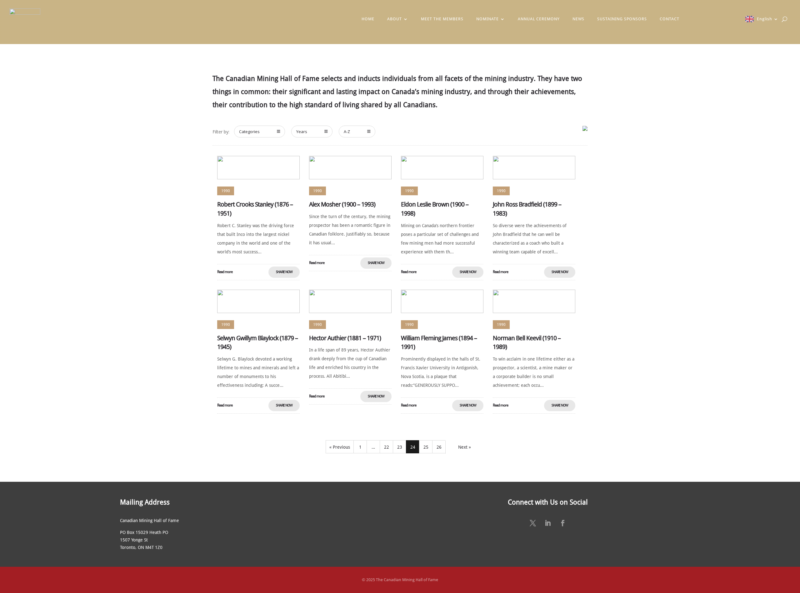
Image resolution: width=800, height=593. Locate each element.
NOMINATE (487, 19)
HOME (368, 19)
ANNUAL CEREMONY (539, 19)
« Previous (339, 447)
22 (386, 447)
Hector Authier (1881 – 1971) (345, 338)
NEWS (578, 19)
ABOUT (394, 19)
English (764, 19)
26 (439, 447)
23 (399, 447)
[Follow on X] (533, 523)
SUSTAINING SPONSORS (622, 19)
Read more (224, 272)
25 (425, 447)
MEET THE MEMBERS (442, 19)
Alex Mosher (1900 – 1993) (342, 204)
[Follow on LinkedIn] (548, 523)
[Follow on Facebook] (563, 523)
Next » (464, 447)
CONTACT (669, 19)
